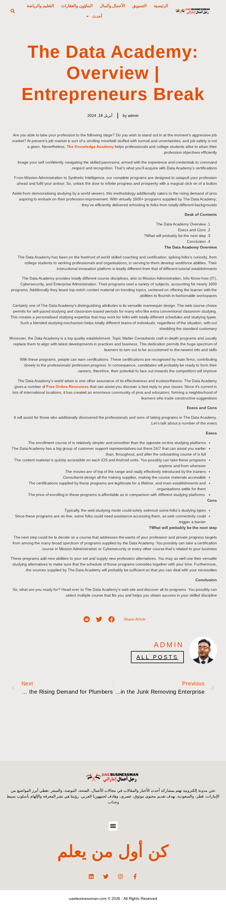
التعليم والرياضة (40, 5)
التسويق (139, 5)
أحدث (97, 16)
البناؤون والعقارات (77, 5)
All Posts (157, 657)
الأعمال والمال (112, 5)
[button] (13, 11)
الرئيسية (161, 5)
